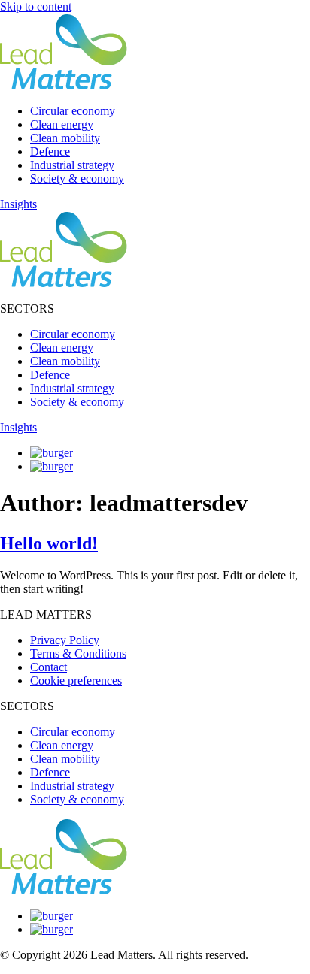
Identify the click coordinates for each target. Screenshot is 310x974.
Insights (18, 204)
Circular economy (72, 110)
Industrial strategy (72, 165)
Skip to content (35, 6)
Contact (48, 667)
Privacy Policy (64, 640)
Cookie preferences (76, 680)
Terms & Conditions (78, 653)
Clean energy (61, 124)
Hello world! (49, 543)
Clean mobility (65, 138)
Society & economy (77, 178)
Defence (50, 151)
